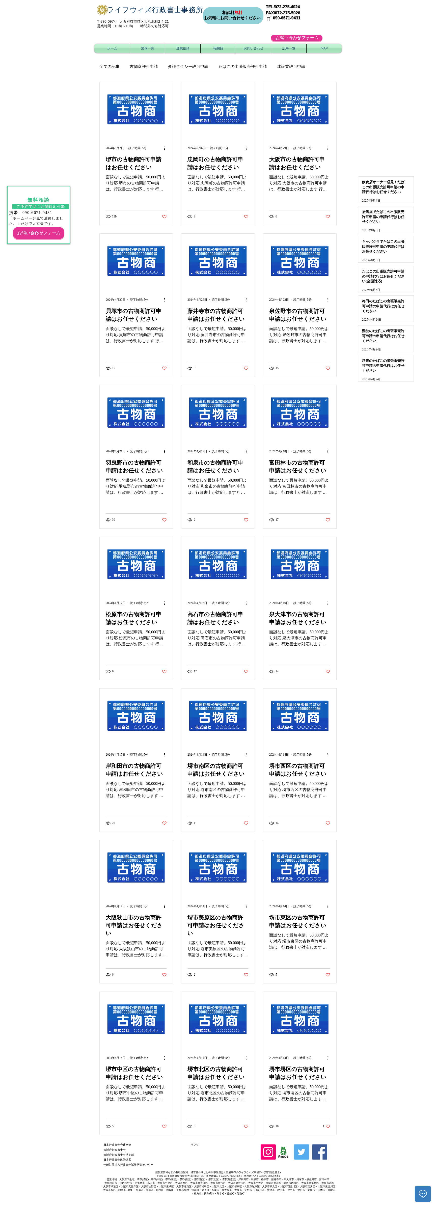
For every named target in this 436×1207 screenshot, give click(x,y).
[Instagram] (268, 1152)
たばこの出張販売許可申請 (243, 66)
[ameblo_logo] (283, 1152)
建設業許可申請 (291, 66)
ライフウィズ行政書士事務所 (155, 10)
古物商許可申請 (144, 66)
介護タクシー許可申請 (188, 66)
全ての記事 (109, 66)
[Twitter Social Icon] (301, 1152)
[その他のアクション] (166, 148)
